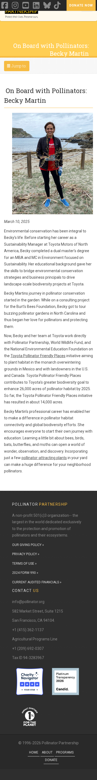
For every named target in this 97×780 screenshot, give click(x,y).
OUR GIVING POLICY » (28, 545)
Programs (65, 752)
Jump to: (17, 65)
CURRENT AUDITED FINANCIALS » (36, 582)
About (47, 752)
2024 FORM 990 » (25, 573)
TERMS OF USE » (24, 563)
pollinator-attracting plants (44, 458)
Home (33, 752)
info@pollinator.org (28, 602)
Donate (51, 760)
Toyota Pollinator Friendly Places (38, 356)
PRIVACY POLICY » (25, 554)
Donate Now (81, 5)
